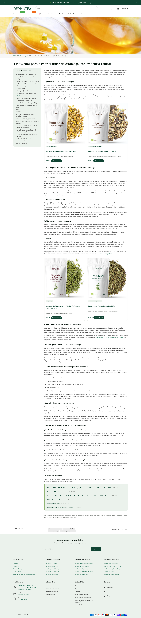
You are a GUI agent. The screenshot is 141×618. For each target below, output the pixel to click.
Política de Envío (50, 594)
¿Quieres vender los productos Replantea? (84, 601)
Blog (76, 589)
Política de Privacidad (52, 592)
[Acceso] (114, 8)
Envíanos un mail (23, 595)
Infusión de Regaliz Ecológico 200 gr (102, 151)
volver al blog (19, 529)
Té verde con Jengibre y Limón (112, 566)
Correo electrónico (47, 549)
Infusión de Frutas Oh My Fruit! (84, 572)
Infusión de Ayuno (109, 572)
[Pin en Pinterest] (126, 529)
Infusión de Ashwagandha (111, 574)
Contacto (77, 592)
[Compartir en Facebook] (118, 529)
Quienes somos (79, 586)
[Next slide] (136, 2)
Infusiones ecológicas (52, 566)
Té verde (15, 563)
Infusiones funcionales (52, 574)
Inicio (14, 56)
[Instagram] (105, 592)
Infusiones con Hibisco (52, 569)
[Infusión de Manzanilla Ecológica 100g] (64, 123)
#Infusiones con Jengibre (68, 529)
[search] (111, 8)
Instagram (110, 592)
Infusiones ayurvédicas (52, 572)
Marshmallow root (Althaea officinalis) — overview (60, 507)
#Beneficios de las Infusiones (55, 529)
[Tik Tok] (105, 596)
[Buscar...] (95, 9)
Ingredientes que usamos (82, 594)
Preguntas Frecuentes (52, 586)
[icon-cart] (118, 8)
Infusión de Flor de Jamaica (82, 566)
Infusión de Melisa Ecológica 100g (101, 306)
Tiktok (108, 596)
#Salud (73, 531)
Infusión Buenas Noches (111, 563)
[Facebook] (105, 587)
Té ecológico (17, 572)
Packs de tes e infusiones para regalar (24, 574)
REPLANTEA (27, 615)
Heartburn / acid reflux (53, 503)
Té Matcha (16, 566)
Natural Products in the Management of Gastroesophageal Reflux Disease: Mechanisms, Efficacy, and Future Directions (78, 496)
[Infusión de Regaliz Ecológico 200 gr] (107, 123)
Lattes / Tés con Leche (19, 569)
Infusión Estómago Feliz (81, 574)
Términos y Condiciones (52, 589)
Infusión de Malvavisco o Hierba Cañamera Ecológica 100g (63, 307)
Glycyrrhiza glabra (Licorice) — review (57, 492)
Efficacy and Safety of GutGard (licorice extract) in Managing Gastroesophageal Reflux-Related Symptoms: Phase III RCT (79, 488)
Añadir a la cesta (56, 161)
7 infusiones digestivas (105, 254)
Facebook (110, 587)
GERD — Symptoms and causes (55, 499)
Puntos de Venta (79, 605)
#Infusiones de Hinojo (53, 531)
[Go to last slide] (4, 2)
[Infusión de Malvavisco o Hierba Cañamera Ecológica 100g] (64, 278)
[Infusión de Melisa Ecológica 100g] (107, 278)
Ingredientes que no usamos (83, 597)
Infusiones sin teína (51, 563)
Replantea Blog (22, 56)
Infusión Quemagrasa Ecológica (84, 563)
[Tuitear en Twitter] (122, 529)
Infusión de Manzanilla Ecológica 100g (61, 151)
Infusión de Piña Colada (82, 569)
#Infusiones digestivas (65, 531)
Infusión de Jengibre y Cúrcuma (113, 569)
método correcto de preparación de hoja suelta (109, 338)
